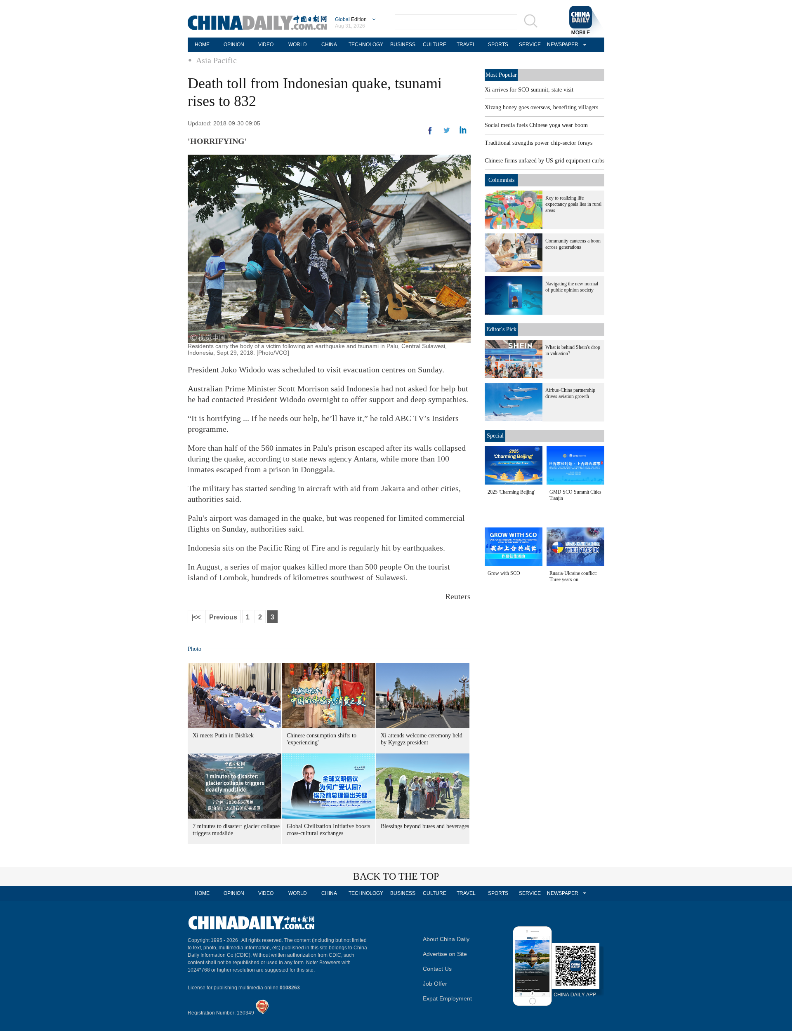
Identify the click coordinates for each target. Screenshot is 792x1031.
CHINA (329, 44)
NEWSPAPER (561, 44)
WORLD (297, 44)
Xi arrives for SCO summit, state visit (529, 90)
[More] (430, 134)
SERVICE (530, 44)
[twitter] (463, 132)
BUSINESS (402, 44)
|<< (195, 617)
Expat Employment (447, 998)
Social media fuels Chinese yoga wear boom (536, 125)
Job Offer (435, 983)
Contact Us (437, 968)
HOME (202, 44)
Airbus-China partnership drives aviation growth (570, 393)
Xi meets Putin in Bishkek (223, 735)
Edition (351, 19)
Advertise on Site (445, 954)
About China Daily (446, 939)
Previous (223, 617)
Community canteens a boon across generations (573, 244)
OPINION (234, 44)
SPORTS (498, 44)
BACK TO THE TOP (396, 876)
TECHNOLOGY (366, 44)
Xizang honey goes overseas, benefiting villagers (541, 107)
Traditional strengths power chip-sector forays (538, 143)
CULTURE (434, 44)
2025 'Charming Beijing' (511, 492)
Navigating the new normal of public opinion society (571, 287)
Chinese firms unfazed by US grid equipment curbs (544, 161)
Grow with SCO (504, 573)
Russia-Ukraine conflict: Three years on (573, 576)
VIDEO (265, 44)
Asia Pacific (216, 60)
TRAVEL (466, 44)
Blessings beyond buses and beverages (425, 826)
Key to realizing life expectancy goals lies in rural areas (573, 204)
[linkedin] (446, 133)
